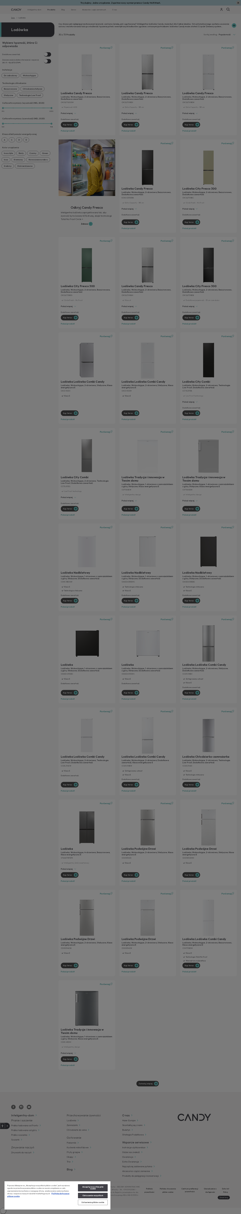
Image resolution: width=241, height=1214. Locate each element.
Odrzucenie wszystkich (92, 1195)
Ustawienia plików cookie (92, 1202)
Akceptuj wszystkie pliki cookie (92, 1188)
